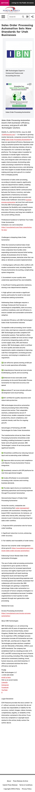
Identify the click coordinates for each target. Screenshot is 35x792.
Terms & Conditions (25, 785)
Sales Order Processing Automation (17, 139)
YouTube (4, 690)
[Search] (23, 17)
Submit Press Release (10, 785)
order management (22, 508)
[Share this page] (32, 16)
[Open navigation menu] (3, 16)
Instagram (5, 685)
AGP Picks (4, 3)
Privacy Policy (27, 789)
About (9, 781)
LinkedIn (4, 682)
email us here (6, 677)
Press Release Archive (20, 781)
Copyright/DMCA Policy (12, 789)
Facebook (5, 687)
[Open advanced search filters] (27, 17)
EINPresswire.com (8, 134)
